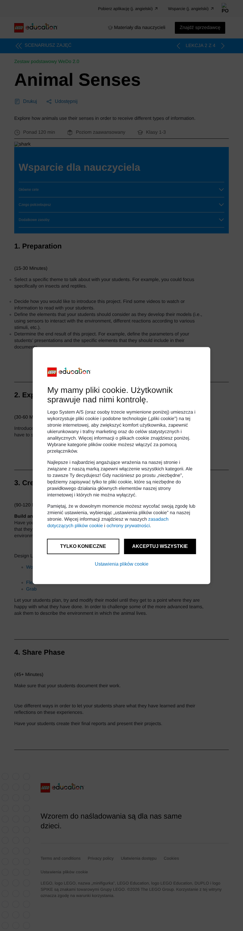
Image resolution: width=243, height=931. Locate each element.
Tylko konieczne (83, 546)
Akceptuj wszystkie (160, 546)
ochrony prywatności (128, 525)
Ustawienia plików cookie (121, 564)
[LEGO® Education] (69, 372)
